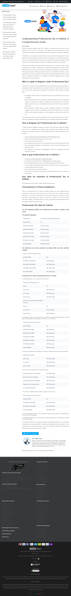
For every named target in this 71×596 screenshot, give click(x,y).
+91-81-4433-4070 (12, 1)
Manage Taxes (51, 450)
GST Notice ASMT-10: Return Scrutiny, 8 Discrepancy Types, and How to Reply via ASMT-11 (9, 17)
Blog (38, 450)
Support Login (35, 561)
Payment (25, 555)
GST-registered (28, 95)
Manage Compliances (44, 450)
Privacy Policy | (38, 555)
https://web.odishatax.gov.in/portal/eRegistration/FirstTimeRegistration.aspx (43, 136)
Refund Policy (44, 555)
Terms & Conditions (31, 555)
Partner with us (50, 555)
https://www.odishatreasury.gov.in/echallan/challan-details (39, 159)
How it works (20, 555)
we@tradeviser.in (20, 1)
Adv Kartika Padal (26, 450)
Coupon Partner (36, 568)
